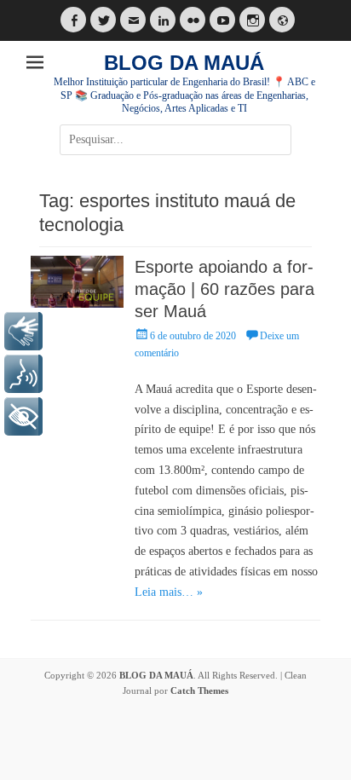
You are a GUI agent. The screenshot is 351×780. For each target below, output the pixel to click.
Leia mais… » (169, 592)
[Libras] (23, 331)
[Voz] (23, 374)
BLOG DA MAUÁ (184, 62)
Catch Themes (199, 690)
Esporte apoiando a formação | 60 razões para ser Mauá (224, 289)
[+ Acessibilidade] (23, 416)
